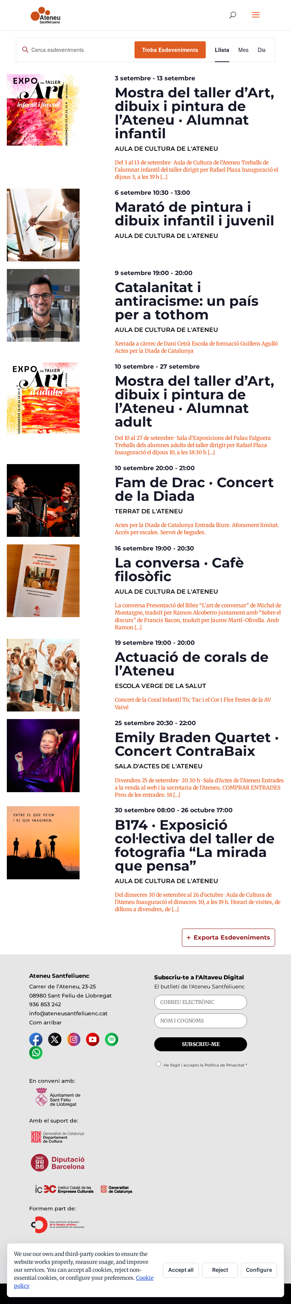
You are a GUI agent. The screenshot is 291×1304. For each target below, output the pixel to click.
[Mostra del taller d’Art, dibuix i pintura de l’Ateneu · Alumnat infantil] (59, 110)
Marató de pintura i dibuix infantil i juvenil (194, 214)
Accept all (181, 1269)
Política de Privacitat (224, 1065)
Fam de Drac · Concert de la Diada (194, 489)
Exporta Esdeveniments (232, 937)
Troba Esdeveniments (170, 49)
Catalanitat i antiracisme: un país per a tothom (186, 301)
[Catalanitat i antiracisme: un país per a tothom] (59, 305)
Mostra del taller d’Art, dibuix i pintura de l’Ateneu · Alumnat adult (194, 401)
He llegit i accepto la (205, 1065)
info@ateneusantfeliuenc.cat (68, 1013)
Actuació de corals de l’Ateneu (192, 664)
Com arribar (45, 1022)
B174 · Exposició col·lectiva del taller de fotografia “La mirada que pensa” (195, 845)
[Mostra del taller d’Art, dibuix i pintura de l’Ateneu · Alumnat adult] (59, 399)
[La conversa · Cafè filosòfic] (59, 580)
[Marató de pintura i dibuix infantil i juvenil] (59, 225)
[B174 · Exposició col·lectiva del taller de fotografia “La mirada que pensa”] (59, 842)
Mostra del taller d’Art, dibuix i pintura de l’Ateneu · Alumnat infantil (194, 113)
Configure (259, 1269)
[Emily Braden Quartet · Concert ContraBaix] (59, 755)
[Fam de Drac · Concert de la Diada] (59, 500)
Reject (220, 1269)
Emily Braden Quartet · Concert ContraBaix (197, 744)
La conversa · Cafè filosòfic (179, 569)
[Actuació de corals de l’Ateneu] (59, 675)
